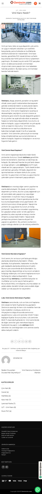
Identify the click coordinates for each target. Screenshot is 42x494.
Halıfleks (4, 396)
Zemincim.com (26, 491)
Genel (3, 392)
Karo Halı (5, 400)
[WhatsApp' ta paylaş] (12, 341)
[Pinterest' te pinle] (26, 341)
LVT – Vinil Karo (7, 407)
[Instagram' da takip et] (3, 467)
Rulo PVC (5, 411)
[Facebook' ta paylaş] (15, 341)
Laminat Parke (7, 403)
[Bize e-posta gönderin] (6, 467)
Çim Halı (4, 388)
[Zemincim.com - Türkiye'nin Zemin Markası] (21, 3)
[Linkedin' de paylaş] (29, 341)
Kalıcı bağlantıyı (32, 348)
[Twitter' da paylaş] (19, 341)
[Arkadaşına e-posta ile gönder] (22, 341)
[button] (2, 3)
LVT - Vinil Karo (21, 10)
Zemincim (9, 18)
